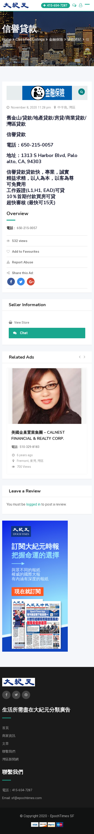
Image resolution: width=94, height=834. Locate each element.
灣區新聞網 (10, 759)
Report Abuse (22, 262)
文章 (5, 744)
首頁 (5, 728)
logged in (33, 504)
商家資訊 (8, 736)
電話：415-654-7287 (17, 790)
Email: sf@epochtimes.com (22, 798)
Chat (24, 333)
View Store (21, 322)
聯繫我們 (8, 751)
